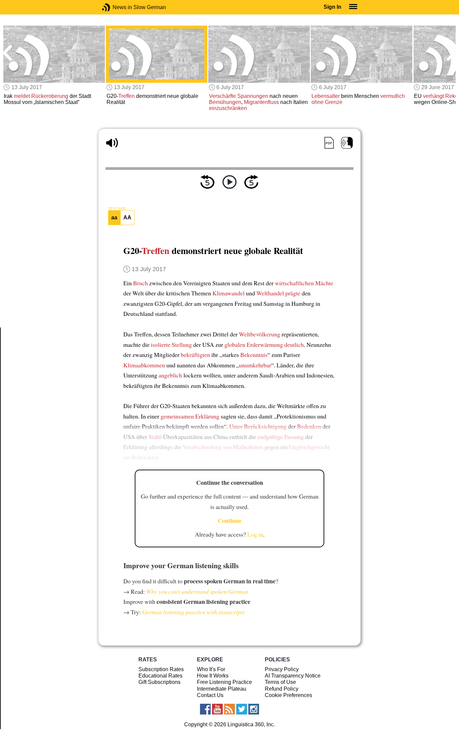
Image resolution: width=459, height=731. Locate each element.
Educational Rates (160, 676)
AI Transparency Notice (293, 676)
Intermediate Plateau (221, 689)
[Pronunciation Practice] (347, 143)
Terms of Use (280, 682)
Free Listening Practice (224, 682)
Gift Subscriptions (159, 682)
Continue (230, 520)
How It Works (212, 676)
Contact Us (210, 695)
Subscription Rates (161, 669)
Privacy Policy (282, 669)
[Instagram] (253, 709)
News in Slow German (116, 7)
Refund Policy (281, 689)
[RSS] (229, 709)
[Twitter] (241, 709)
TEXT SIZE (117, 208)
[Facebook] (205, 709)
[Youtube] (217, 709)
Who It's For (211, 669)
